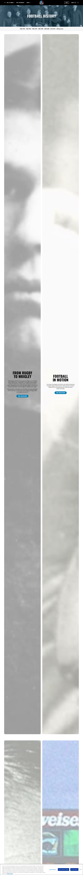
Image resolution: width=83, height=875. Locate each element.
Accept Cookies (74, 869)
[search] (78, 2)
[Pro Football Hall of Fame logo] (41, 2)
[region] (41, 869)
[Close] (80, 869)
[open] (5, 2)
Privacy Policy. (10, 873)
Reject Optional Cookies (63, 869)
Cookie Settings (52, 869)
